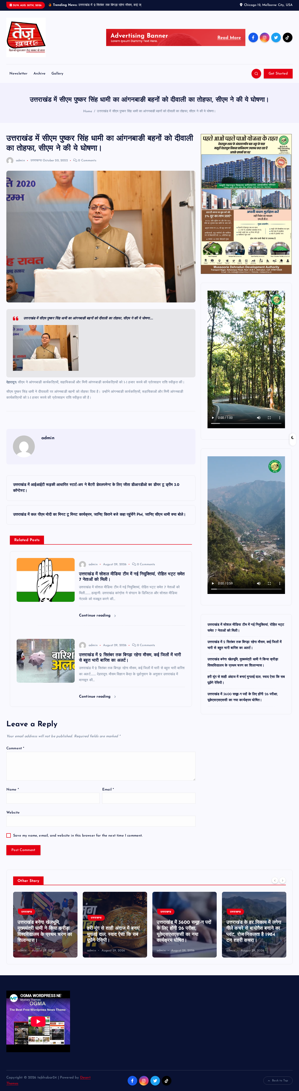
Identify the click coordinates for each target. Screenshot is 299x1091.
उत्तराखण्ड (36, 160)
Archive (39, 73)
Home (87, 111)
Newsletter (18, 73)
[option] (45, 925)
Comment (15, 748)
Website (13, 812)
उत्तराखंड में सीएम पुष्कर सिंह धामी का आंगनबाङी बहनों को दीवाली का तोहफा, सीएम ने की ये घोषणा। (156, 111)
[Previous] (275, 880)
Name (12, 789)
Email (108, 789)
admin (20, 160)
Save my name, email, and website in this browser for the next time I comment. (77, 835)
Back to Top (280, 1080)
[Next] (282, 880)
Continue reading (95, 615)
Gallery (57, 73)
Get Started (278, 73)
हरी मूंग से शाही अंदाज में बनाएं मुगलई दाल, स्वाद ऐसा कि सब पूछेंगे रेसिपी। (44, 934)
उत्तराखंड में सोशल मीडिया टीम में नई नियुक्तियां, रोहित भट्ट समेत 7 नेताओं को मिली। (253, 934)
